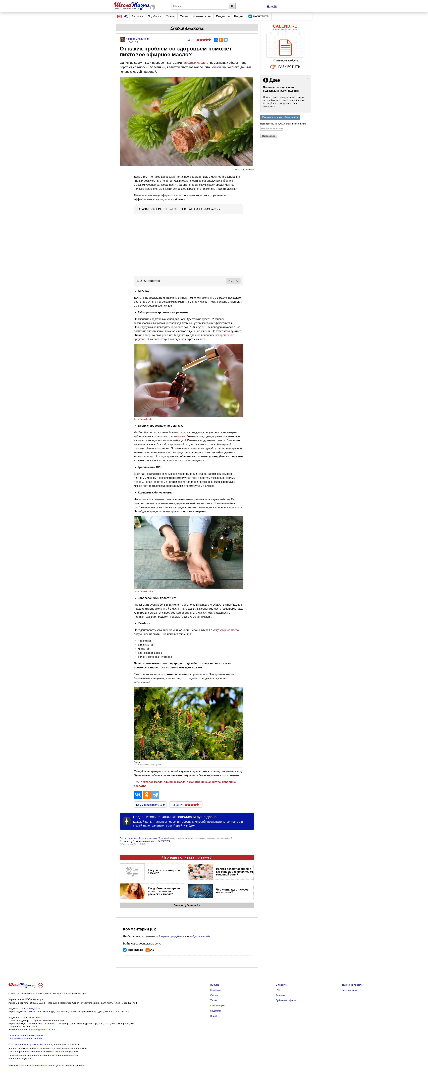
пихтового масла (174, 436)
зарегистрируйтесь (172, 936)
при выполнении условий (64, 1051)
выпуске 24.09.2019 (158, 841)
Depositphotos (247, 169)
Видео (238, 16)
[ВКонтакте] (216, 40)
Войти (273, 6)
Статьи (171, 16)
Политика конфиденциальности (26, 1035)
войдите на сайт (200, 936)
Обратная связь (349, 990)
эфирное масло (229, 630)
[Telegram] (226, 40)
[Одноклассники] (221, 40)
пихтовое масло (152, 782)
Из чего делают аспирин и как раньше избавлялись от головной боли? (234, 871)
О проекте (281, 984)
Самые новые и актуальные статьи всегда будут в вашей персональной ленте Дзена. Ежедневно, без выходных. (284, 101)
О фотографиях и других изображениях (30, 1044)
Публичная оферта (286, 1000)
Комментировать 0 (150, 804)
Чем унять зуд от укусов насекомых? (232, 891)
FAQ (278, 990)
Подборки (154, 16)
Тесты (184, 16)
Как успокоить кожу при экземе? (164, 871)
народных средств (195, 62)
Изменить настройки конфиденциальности (32, 1065)
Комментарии (202, 16)
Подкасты (223, 16)
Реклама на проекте (352, 984)
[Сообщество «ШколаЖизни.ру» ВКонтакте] (258, 16)
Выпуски (137, 16)
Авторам (280, 995)
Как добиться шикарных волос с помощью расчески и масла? (164, 891)
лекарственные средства (204, 782)
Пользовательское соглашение (25, 1038)
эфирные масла (174, 782)
